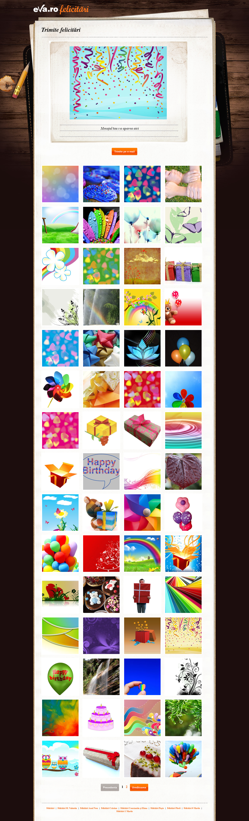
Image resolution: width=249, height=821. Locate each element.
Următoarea (139, 787)
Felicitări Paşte (157, 808)
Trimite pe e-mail (124, 151)
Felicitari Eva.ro (61, 9)
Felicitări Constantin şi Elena (133, 808)
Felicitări (50, 808)
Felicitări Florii (173, 808)
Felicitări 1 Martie (124, 811)
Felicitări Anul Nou (89, 808)
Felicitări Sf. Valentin (67, 808)
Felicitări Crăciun (109, 808)
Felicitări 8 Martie (192, 808)
